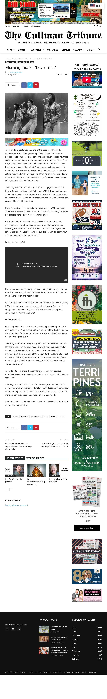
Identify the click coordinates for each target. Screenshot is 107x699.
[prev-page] (6, 489)
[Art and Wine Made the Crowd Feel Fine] (44, 639)
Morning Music (36, 416)
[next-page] (11, 489)
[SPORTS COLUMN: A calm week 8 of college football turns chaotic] (44, 650)
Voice (32, 62)
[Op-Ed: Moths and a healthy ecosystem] (36, 470)
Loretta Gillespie (15, 72)
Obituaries (57, 672)
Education (47, 672)
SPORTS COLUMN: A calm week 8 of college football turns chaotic (59, 650)
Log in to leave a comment (16, 505)
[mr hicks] (87, 595)
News (32, 672)
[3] (87, 182)
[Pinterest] (36, 85)
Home (7, 58)
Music (27, 58)
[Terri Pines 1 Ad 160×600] (87, 415)
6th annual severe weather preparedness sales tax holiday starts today (18, 446)
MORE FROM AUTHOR (35, 458)
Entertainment (17, 58)
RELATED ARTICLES (15, 458)
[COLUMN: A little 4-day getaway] (14, 470)
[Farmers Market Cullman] (87, 304)
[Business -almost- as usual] (44, 629)
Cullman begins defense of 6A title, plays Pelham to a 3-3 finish (54, 445)
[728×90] (36, 142)
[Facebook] (94, 26)
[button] (99, 49)
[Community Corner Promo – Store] (87, 341)
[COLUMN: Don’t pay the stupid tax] (58, 470)
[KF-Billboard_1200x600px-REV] (87, 576)
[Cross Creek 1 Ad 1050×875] (87, 153)
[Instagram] (97, 26)
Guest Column (11, 476)
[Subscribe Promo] (87, 551)
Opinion (25, 62)
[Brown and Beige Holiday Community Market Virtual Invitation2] (87, 114)
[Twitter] (100, 26)
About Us (92, 672)
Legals (83, 672)
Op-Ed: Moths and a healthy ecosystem (36, 481)
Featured (24, 416)
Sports (38, 672)
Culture (15, 416)
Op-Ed (30, 476)
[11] (53, 12)
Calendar (75, 672)
